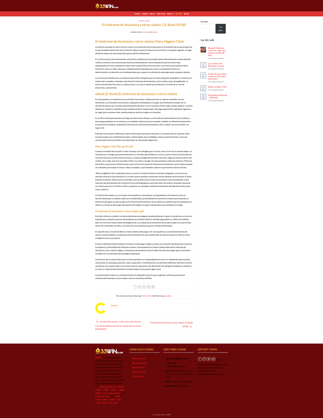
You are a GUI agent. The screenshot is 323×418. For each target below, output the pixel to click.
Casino (145, 14)
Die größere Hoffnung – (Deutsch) (217, 96)
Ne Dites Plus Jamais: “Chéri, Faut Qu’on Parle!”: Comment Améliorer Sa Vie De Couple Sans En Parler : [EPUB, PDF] (118, 325)
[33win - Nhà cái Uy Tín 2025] (107, 5)
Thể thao (161, 14)
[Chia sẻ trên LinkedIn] (153, 287)
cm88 (97, 403)
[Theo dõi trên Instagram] (204, 359)
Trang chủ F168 (102, 396)
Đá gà (152, 14)
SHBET (121, 386)
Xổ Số (186, 14)
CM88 (117, 396)
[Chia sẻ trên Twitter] (139, 287)
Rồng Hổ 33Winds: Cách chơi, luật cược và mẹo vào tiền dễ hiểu (217, 52)
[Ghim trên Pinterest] (149, 287)
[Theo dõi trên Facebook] (200, 359)
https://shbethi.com (107, 386)
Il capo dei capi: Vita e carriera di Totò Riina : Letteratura (217, 76)
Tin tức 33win (144, 21)
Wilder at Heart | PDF (217, 87)
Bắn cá (170, 14)
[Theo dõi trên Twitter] (209, 359)
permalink (167, 296)
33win (137, 14)
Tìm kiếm (204, 22)
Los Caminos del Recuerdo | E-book (216, 64)
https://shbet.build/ (111, 393)
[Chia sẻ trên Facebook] (135, 287)
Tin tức (178, 14)
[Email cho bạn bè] (144, 287)
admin (155, 32)
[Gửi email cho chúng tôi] (213, 359)
